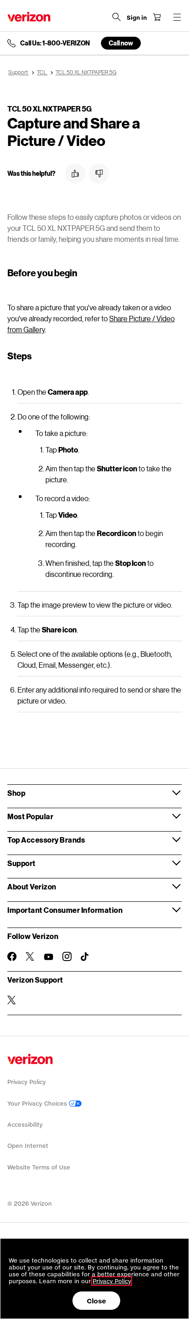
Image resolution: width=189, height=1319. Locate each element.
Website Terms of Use (38, 1167)
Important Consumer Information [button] (64, 909)
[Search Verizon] (116, 17)
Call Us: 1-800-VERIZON (55, 43)
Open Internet (27, 1145)
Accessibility (25, 1124)
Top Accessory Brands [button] (46, 839)
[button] (75, 173)
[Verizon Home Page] (28, 17)
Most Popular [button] (30, 816)
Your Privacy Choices (38, 1103)
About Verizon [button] (31, 886)
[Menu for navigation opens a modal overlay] (177, 17)
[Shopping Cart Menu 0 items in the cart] (157, 17)
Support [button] (21, 863)
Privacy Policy (26, 1082)
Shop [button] (16, 792)
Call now (121, 43)
